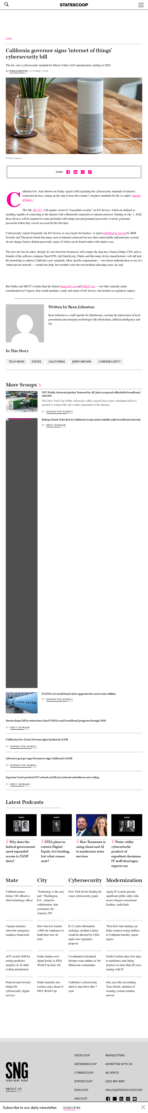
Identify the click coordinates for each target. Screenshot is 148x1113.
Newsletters (115, 1055)
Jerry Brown (81, 361)
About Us (14, 1089)
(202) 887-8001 (115, 1081)
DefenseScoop (85, 1064)
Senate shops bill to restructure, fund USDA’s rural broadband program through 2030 (56, 720)
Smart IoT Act (68, 286)
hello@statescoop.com (123, 1090)
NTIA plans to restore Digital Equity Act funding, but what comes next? (55, 851)
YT (134, 1098)
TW (114, 1098)
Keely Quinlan (56, 425)
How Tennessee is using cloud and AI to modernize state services (91, 849)
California (56, 361)
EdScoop (81, 1090)
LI (120, 1098)
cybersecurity (109, 361)
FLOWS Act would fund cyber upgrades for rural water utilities (79, 694)
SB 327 (37, 210)
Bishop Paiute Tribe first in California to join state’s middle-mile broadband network (91, 419)
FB (107, 1098)
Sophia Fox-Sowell (59, 411)
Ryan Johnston (18, 71)
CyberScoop (83, 1072)
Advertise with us (118, 1064)
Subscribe (72, 1107)
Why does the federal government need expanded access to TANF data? (20, 851)
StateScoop (83, 1081)
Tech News (16, 361)
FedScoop (82, 1055)
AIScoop (80, 1098)
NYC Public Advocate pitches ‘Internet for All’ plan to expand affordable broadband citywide (91, 394)
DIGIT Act (89, 286)
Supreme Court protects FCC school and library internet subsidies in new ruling (52, 777)
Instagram (128, 1098)
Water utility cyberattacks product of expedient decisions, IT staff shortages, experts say (126, 854)
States (36, 361)
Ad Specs (112, 1072)
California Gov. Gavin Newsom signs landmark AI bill (37, 739)
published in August (115, 233)
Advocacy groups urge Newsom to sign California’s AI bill (39, 758)
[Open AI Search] (11, 4)
